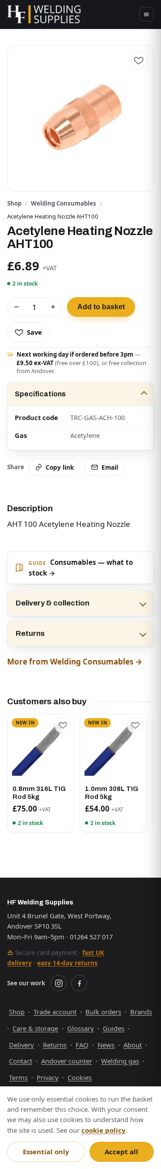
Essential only (46, 1151)
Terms (18, 1077)
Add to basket (101, 307)
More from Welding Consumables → (74, 661)
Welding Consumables (63, 203)
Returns (30, 633)
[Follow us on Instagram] (59, 983)
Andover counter (66, 1060)
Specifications (40, 394)
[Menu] (146, 14)
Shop (14, 203)
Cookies (80, 1077)
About (132, 1044)
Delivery (21, 1044)
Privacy (48, 1077)
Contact (20, 1060)
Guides (113, 1028)
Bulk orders (103, 1011)
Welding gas (120, 1060)
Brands (141, 1011)
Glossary (80, 1028)
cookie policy (103, 1130)
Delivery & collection (52, 603)
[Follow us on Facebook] (79, 983)
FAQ (82, 1044)
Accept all (121, 1151)
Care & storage (35, 1028)
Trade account (55, 1011)
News (105, 1044)
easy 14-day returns (67, 963)
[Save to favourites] (138, 60)
